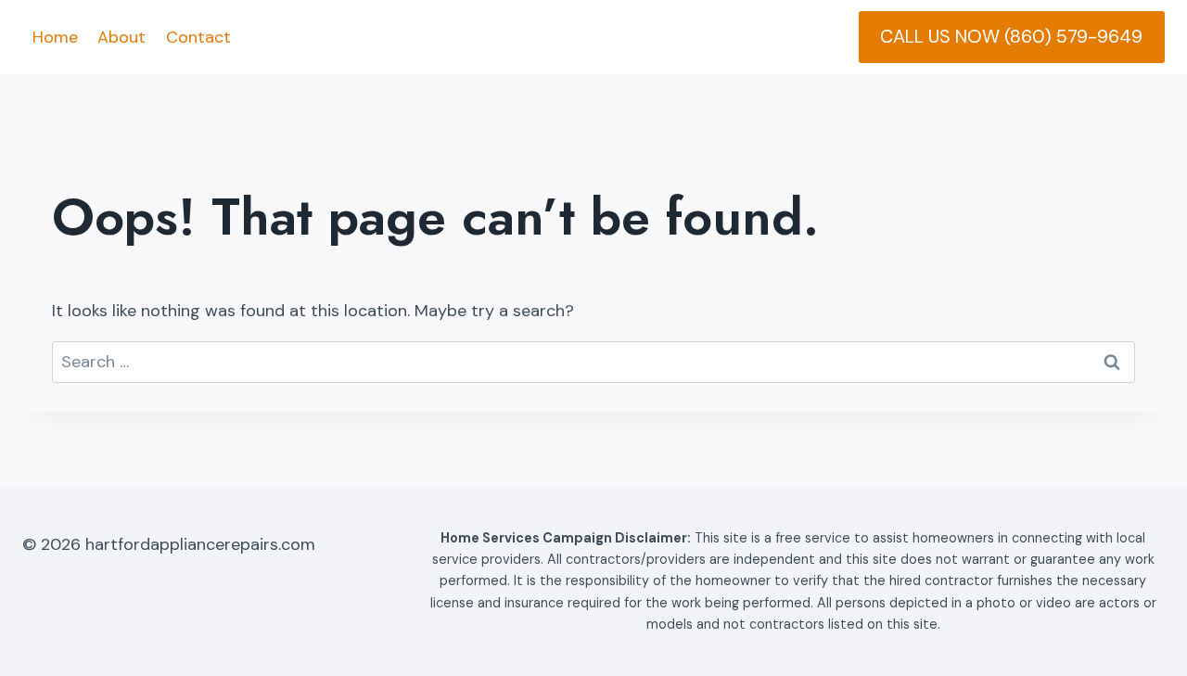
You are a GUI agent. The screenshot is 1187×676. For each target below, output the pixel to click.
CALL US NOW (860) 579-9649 (1011, 36)
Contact (198, 37)
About (121, 37)
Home (55, 37)
